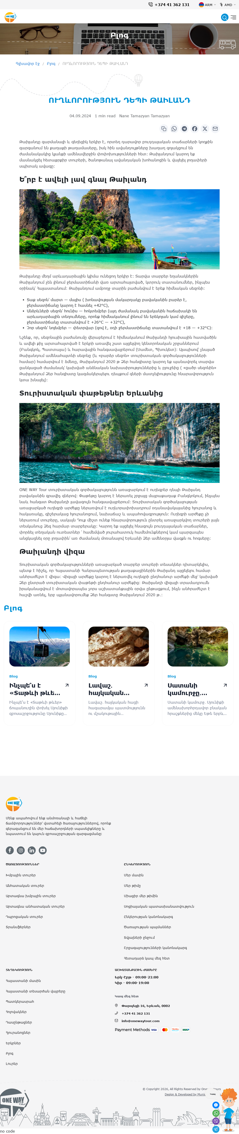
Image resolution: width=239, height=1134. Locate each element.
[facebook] (10, 850)
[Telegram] (184, 128)
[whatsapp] (215, 1113)
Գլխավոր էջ (28, 63)
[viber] (215, 1121)
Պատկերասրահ (20, 1001)
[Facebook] (194, 128)
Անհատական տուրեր (25, 886)
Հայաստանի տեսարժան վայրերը (35, 991)
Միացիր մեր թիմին (141, 896)
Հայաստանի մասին (23, 981)
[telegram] (215, 1129)
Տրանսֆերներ (18, 927)
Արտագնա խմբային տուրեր (31, 896)
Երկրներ (13, 1043)
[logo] (10, 17)
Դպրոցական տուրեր (24, 917)
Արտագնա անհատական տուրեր (35, 906)
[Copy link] (163, 128)
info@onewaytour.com (141, 1021)
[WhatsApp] (174, 128)
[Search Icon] (224, 17)
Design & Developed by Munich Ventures (193, 1094)
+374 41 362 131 (172, 5)
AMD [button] (228, 5)
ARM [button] (208, 5)
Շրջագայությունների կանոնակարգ (155, 948)
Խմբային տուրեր (21, 875)
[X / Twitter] (204, 128)
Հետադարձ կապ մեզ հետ (147, 958)
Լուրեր (12, 1064)
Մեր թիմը (132, 886)
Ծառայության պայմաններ (147, 927)
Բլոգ (51, 63)
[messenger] (215, 1105)
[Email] (215, 128)
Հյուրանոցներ (18, 1032)
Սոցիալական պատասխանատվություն (159, 906)
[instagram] (21, 850)
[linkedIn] (32, 850)
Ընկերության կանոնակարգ (148, 917)
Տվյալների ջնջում (139, 937)
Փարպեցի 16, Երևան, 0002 (146, 1006)
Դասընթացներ (19, 1022)
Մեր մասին (134, 875)
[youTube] (43, 850)
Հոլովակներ (16, 1012)
